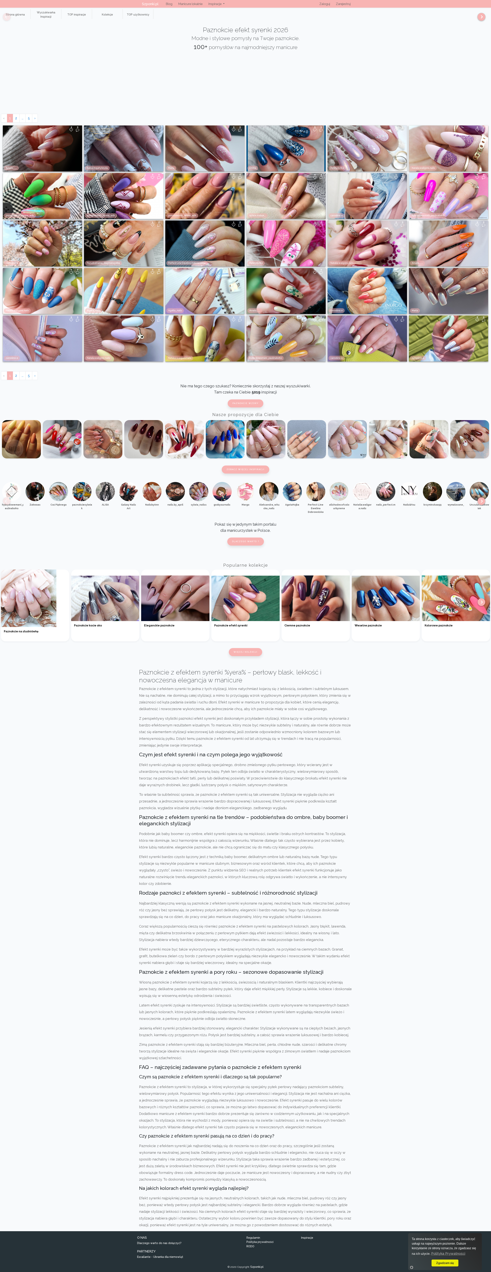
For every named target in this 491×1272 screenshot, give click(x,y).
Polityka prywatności (260, 1241)
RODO (250, 1246)
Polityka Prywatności (448, 1254)
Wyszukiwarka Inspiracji (46, 14)
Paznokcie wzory (245, 403)
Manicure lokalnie (190, 4)
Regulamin (253, 1237)
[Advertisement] (245, 85)
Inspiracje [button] (215, 4)
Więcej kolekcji (245, 652)
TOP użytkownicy (138, 14)
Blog (169, 4)
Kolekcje (107, 14)
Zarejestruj (343, 4)
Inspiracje (307, 1237)
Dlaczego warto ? (245, 541)
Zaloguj (324, 4)
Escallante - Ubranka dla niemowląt (160, 1256)
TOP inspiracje (76, 14)
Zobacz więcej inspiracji (245, 469)
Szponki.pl (150, 4)
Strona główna (15, 14)
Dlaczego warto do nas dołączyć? (159, 1243)
